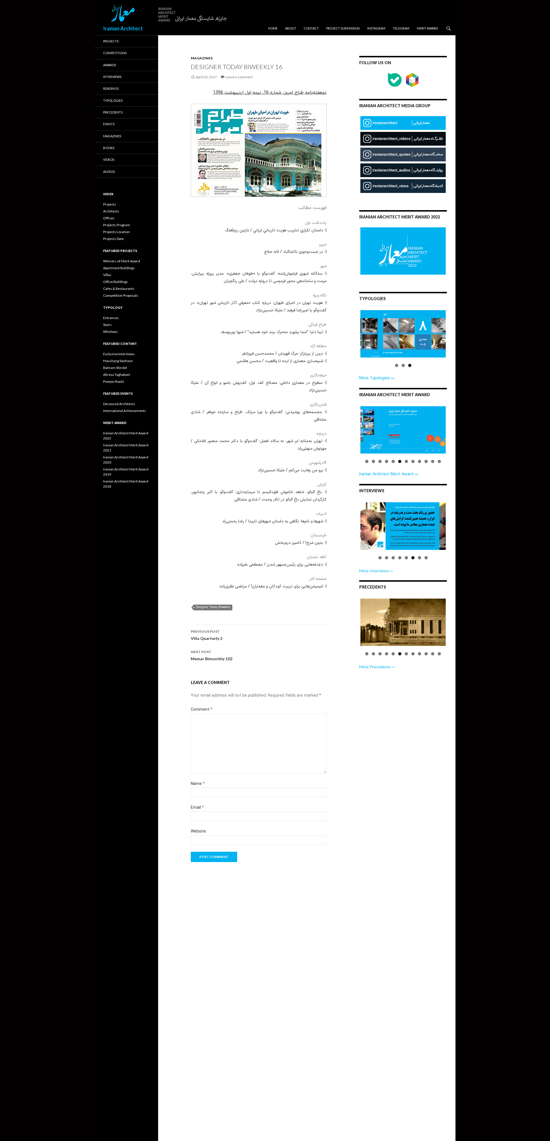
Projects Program (116, 225)
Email (197, 808)
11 (432, 461)
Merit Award (427, 28)
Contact (311, 28)
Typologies (113, 100)
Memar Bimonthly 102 (211, 655)
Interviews (112, 77)
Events (109, 124)
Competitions (115, 53)
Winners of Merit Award (121, 261)
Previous (352, 435)
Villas (107, 275)
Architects (111, 211)
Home (273, 28)
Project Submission (343, 28)
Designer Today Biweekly (213, 607)
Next (455, 435)
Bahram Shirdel (115, 368)
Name (198, 784)
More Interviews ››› (376, 570)
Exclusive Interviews (119, 354)
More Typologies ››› (376, 378)
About (290, 28)
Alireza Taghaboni (116, 374)
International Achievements (124, 411)
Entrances (111, 318)
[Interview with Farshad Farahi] (403, 526)
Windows (110, 331)
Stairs (107, 325)
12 (439, 461)
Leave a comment (239, 77)
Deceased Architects (119, 404)
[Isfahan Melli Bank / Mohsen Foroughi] (403, 622)
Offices (109, 218)
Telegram (401, 28)
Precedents (113, 112)
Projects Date (113, 239)
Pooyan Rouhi (113, 381)
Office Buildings (115, 282)
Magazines (202, 58)
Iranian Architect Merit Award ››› (388, 474)
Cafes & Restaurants (118, 288)
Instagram (376, 28)
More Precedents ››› (377, 666)
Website (198, 832)
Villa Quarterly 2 (206, 635)
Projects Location (116, 232)
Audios (109, 171)
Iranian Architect (123, 28)
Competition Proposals (120, 295)
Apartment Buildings (119, 268)
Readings (111, 88)
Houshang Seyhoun (118, 361)
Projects (111, 41)
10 (426, 461)
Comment (202, 710)
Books (108, 148)
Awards (109, 65)
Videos (108, 159)
